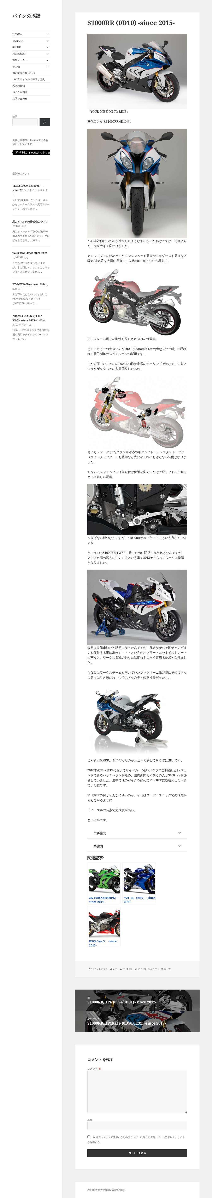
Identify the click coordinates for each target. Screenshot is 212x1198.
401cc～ (155, 969)
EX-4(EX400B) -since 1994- (28, 284)
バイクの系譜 (26, 15)
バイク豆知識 (19, 92)
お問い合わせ (19, 98)
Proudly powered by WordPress (105, 1190)
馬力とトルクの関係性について (29, 221)
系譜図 (98, 846)
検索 (14, 116)
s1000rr (127, 969)
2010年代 (143, 969)
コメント (94, 1068)
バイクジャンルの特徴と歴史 (28, 79)
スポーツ (166, 969)
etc (115, 969)
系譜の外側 (18, 85)
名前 (90, 1120)
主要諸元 (100, 833)
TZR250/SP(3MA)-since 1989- (30, 253)
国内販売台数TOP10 (23, 73)
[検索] (45, 122)
